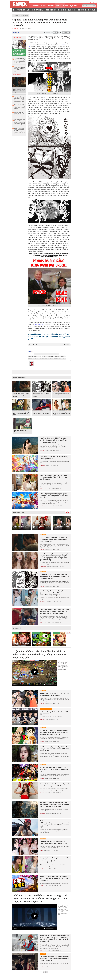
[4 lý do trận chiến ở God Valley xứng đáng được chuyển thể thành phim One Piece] (25, 772)
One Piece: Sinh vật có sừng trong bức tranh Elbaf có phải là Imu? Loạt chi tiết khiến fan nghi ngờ (54, 576)
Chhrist (41, 850)
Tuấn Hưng (42, 601)
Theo (49, 344)
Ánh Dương (42, 506)
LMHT (28, 10)
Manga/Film (24, 15)
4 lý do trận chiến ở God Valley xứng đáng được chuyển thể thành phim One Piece (54, 769)
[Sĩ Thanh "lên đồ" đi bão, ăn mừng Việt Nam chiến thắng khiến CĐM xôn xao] (25, 790)
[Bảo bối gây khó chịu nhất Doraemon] (22, 423)
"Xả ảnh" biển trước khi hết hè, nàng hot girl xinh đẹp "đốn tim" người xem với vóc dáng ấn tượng (54, 440)
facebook (90, 2)
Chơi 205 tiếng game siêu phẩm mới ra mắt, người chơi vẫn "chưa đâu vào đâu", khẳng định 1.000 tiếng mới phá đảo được (19, 98)
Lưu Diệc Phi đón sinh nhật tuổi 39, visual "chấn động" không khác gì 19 (53, 842)
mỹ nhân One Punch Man (34, 356)
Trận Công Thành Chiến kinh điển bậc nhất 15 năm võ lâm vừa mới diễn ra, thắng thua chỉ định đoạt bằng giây (40, 654)
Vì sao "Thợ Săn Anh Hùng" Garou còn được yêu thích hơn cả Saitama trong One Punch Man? (19, 52)
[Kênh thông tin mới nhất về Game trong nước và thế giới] (19, 4)
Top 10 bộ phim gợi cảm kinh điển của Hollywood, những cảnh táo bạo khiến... (21, 395)
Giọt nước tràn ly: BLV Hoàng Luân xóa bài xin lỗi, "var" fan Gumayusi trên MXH (19, 114)
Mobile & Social (48, 450)
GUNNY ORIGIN (21, 10)
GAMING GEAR (62, 10)
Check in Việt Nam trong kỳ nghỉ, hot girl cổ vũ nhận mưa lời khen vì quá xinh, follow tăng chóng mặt (53, 593)
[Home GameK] (13, 10)
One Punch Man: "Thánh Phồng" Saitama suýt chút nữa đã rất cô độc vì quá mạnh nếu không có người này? (19, 68)
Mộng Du (42, 966)
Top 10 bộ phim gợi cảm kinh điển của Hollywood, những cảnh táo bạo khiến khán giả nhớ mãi (19, 90)
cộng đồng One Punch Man (46, 358)
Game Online (49, 601)
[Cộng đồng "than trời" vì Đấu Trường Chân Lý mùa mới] (25, 463)
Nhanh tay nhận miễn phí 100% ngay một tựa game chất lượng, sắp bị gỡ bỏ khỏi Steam (54, 878)
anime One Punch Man (47, 356)
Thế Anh (42, 450)
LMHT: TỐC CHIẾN (51, 10)
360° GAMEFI (92, 10)
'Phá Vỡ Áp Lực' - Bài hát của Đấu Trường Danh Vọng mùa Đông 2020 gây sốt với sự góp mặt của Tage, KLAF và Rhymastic (40, 898)
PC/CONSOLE (82, 10)
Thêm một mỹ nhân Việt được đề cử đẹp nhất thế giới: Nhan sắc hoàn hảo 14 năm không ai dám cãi (54, 958)
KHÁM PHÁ (51, 5)
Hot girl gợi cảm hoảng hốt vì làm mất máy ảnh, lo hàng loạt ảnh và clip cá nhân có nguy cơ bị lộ (54, 860)
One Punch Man (39, 324)
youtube (93, 2)
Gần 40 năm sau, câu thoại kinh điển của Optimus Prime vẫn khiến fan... (41, 413)
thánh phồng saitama (60, 358)
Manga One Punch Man (40, 354)
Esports (47, 465)
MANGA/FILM (60, 5)
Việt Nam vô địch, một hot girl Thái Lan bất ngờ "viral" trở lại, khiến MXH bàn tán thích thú (54, 749)
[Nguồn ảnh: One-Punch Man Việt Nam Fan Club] (49, 77)
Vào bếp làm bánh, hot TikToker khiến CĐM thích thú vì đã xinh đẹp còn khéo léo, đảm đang (54, 477)
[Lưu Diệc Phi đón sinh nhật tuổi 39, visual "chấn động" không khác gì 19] (25, 846)
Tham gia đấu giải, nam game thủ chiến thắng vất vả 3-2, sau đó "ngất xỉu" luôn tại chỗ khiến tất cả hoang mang (54, 611)
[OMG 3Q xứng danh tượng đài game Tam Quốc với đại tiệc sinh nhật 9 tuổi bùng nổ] (25, 500)
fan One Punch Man (33, 358)
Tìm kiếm (94, 6)
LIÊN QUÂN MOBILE (38, 10)
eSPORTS (43, 5)
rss (96, 2)
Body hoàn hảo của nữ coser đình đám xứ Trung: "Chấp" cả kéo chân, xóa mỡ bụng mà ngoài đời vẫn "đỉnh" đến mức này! (54, 824)
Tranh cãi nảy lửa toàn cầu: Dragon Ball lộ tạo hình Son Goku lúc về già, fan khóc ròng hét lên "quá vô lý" (19, 131)
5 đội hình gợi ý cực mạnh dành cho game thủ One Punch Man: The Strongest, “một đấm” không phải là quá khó (49, 336)
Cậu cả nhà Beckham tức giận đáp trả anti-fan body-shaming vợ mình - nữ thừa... (61, 413)
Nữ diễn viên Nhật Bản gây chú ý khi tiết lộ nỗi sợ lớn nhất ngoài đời (61, 394)
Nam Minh (42, 465)
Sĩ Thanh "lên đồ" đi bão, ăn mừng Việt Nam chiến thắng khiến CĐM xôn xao (54, 785)
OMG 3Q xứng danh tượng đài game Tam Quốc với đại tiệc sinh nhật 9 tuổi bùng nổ (54, 496)
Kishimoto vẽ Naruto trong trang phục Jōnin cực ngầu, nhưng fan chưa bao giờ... (21, 413)
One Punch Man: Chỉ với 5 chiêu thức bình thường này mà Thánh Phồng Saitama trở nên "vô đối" (19, 60)
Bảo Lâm (42, 549)
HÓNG (67, 5)
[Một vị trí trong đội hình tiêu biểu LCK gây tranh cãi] (25, 716)
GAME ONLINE (72, 10)
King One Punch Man (60, 356)
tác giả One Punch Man (53, 354)
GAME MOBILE (36, 5)
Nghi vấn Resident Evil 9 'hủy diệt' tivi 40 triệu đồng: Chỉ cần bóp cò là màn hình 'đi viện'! (19, 106)
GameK (16, 15)
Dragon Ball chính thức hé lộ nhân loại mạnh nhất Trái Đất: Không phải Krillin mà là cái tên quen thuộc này (54, 732)
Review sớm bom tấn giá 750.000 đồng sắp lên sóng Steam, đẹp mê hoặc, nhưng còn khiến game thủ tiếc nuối (54, 804)
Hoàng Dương (43, 566)
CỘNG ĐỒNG (73, 5)
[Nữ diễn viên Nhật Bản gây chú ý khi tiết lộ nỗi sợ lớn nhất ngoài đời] (61, 386)
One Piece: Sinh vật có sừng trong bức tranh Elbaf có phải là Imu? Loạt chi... (41, 395)
